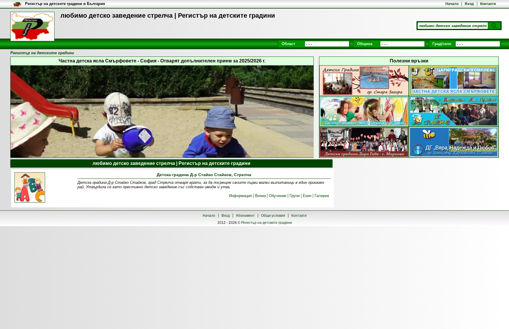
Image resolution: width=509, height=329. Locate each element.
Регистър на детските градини (266, 223)
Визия (260, 196)
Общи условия (273, 216)
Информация (240, 196)
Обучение (277, 196)
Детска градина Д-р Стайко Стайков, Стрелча (204, 174)
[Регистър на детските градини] (32, 26)
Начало (452, 4)
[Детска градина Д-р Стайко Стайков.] (29, 188)
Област (288, 44)
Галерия (322, 196)
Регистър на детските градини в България (65, 3)
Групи (295, 196)
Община (364, 44)
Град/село (441, 44)
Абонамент (245, 216)
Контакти (488, 4)
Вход (469, 4)
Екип (307, 196)
